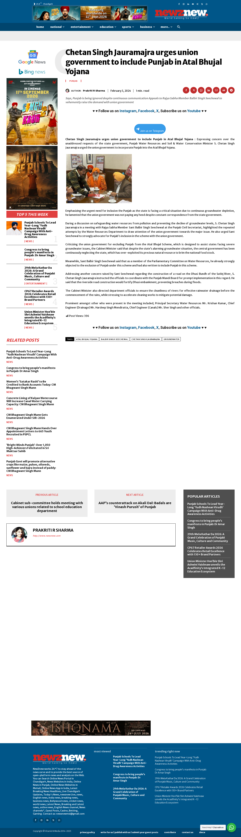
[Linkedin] (188, 3)
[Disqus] (91, 594)
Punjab (73, 81)
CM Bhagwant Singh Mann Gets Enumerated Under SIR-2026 (27, 416)
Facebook (146, 111)
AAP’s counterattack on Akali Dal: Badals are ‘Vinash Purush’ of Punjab (135, 505)
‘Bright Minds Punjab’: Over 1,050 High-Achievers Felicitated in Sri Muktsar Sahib (28, 448)
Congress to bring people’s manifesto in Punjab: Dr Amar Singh (39, 252)
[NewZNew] (181, 14)
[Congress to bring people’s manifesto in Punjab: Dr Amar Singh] (14, 254)
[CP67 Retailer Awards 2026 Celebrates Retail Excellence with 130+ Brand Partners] (14, 297)
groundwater (171, 339)
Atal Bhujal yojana (86, 339)
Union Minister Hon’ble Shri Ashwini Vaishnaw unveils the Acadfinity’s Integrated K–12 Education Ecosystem (40, 317)
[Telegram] (231, 90)
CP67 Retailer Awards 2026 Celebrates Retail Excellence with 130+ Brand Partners (40, 295)
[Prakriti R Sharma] (68, 91)
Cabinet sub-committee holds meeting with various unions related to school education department (47, 507)
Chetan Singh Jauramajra (145, 339)
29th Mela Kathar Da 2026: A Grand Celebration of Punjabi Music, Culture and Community (39, 273)
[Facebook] (179, 3)
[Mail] (192, 3)
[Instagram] (183, 3)
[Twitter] (202, 3)
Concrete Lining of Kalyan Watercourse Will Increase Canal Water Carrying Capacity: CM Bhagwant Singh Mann (31, 401)
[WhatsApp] (206, 3)
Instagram (128, 111)
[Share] (197, 3)
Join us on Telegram (152, 130)
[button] (178, 27)
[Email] (216, 90)
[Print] (224, 90)
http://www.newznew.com (46, 535)
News (29, 241)
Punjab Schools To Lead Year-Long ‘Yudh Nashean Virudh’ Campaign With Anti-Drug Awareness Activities (40, 230)
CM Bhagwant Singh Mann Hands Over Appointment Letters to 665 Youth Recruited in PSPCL (31, 431)
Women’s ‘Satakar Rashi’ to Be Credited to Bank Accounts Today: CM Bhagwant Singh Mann (31, 384)
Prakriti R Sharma (94, 90)
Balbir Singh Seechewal (114, 339)
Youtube (194, 111)
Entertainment (36, 283)
